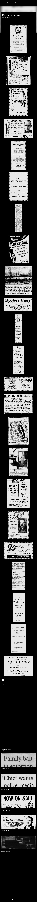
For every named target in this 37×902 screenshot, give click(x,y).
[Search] (34, 3)
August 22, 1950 (5, 830)
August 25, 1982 (5, 789)
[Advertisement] (18, 722)
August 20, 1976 (5, 769)
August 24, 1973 (5, 810)
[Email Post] (3, 680)
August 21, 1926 (5, 851)
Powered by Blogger (19, 899)
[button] (3, 21)
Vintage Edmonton (11, 3)
